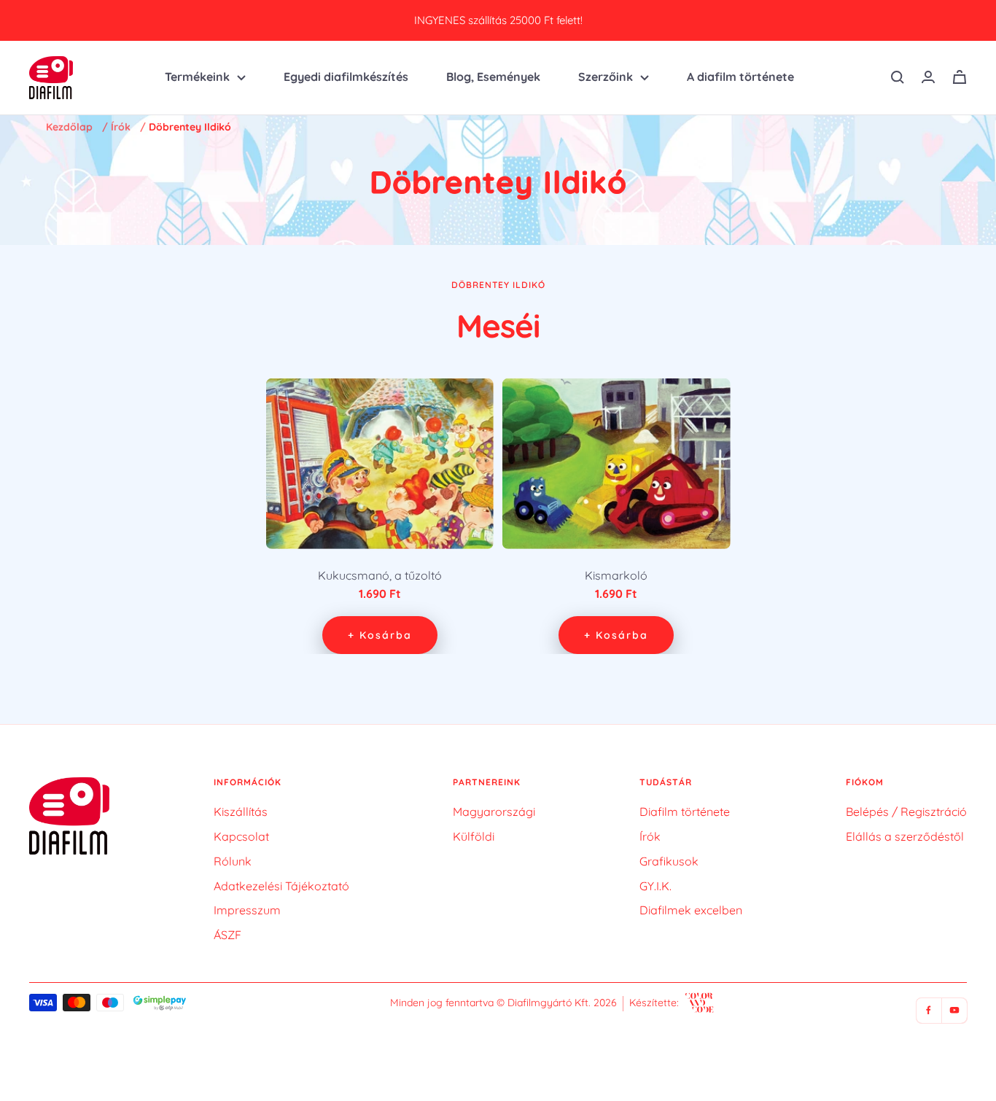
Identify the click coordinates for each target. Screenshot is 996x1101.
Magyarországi (494, 811)
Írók (121, 126)
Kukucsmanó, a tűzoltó (380, 575)
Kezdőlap (69, 126)
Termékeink (197, 76)
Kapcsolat (241, 836)
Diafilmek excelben (690, 910)
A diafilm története (740, 76)
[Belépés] (928, 77)
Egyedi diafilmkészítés (346, 76)
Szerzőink (605, 76)
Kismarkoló (616, 575)
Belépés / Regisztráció (906, 811)
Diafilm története (684, 811)
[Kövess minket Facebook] (928, 1010)
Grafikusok (669, 861)
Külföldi (473, 836)
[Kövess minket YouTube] (954, 1010)
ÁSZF (227, 934)
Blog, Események (493, 76)
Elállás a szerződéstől (905, 836)
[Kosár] (959, 77)
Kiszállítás (241, 811)
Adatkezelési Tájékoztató (281, 886)
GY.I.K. (655, 886)
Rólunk (233, 861)
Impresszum (247, 910)
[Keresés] (897, 77)
